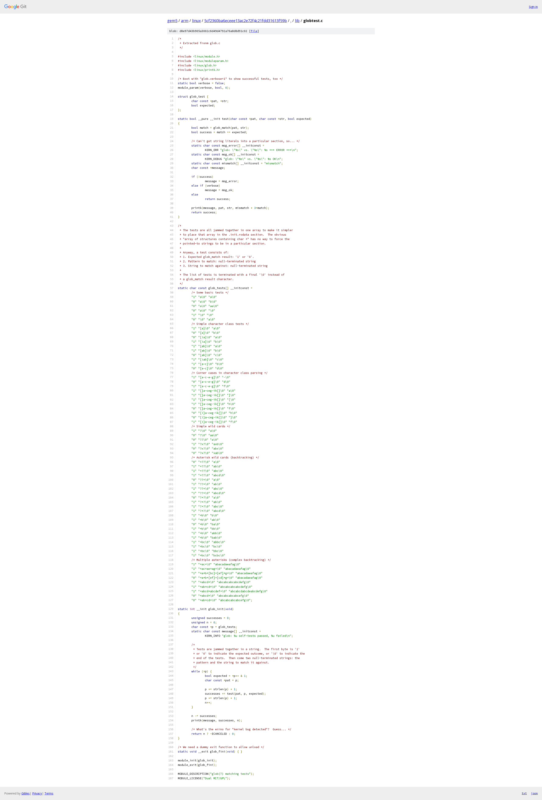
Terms (48, 793)
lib (297, 20)
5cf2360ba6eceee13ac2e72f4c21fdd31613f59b (245, 20)
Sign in (533, 7)
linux (196, 20)
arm (184, 20)
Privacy (37, 793)
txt (524, 793)
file (254, 31)
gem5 (172, 20)
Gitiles (25, 793)
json (534, 793)
